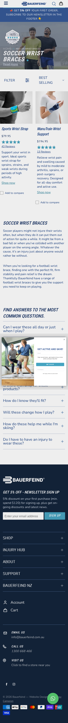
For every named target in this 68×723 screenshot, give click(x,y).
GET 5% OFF (50, 364)
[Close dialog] (64, 339)
